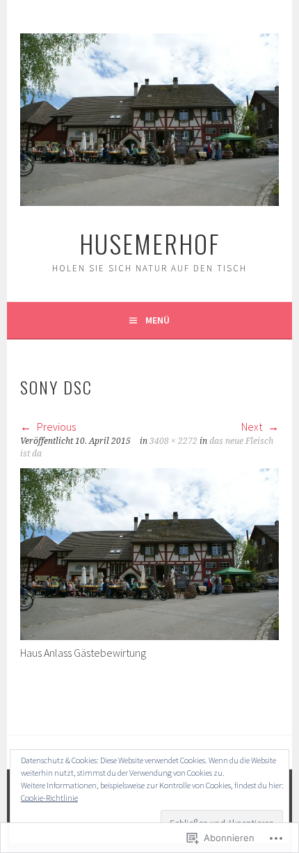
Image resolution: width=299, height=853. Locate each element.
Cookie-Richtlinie (49, 797)
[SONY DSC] (149, 636)
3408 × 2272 (173, 441)
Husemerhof (149, 243)
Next (252, 426)
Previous (55, 426)
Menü (157, 320)
